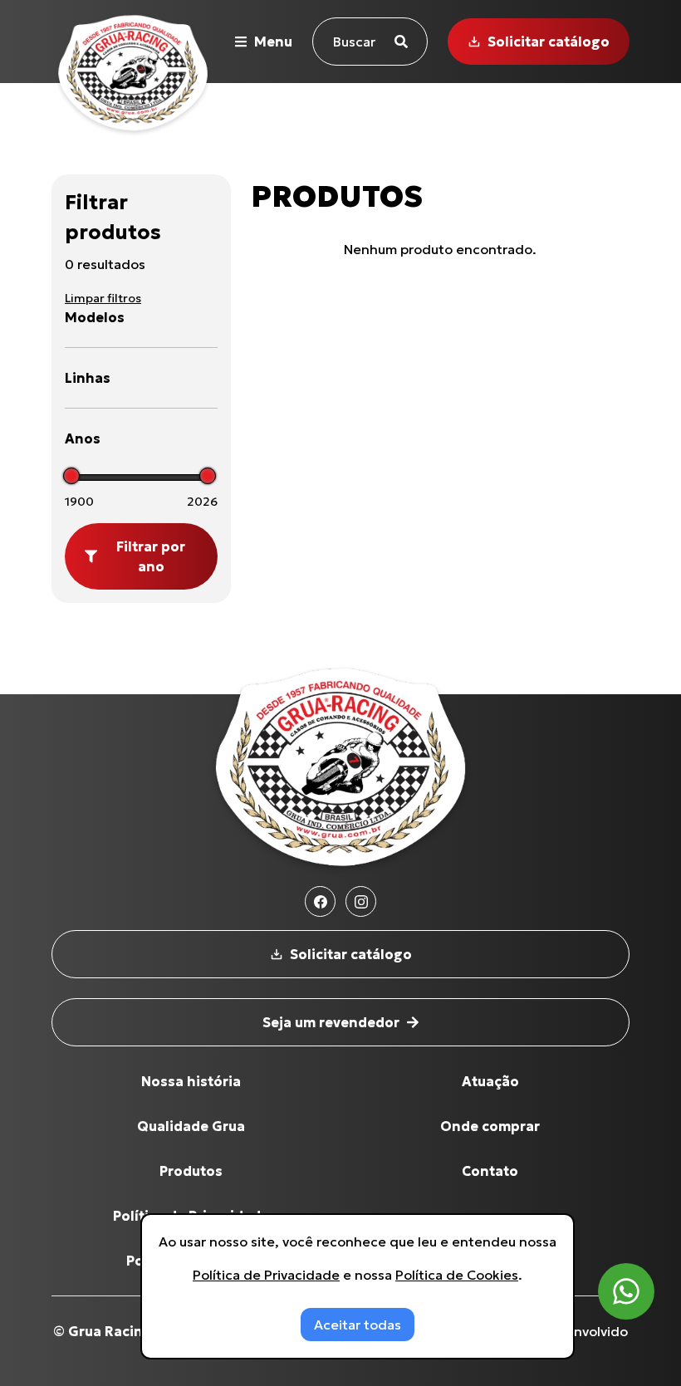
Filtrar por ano (150, 556)
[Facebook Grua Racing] (320, 901)
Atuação (490, 1081)
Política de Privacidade (266, 1274)
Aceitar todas (357, 1324)
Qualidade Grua (191, 1126)
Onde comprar (490, 1126)
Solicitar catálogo (548, 41)
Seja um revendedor (330, 1022)
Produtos (191, 1171)
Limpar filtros (103, 298)
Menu (273, 41)
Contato (490, 1171)
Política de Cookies (456, 1274)
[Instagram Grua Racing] (360, 901)
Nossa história (191, 1081)
